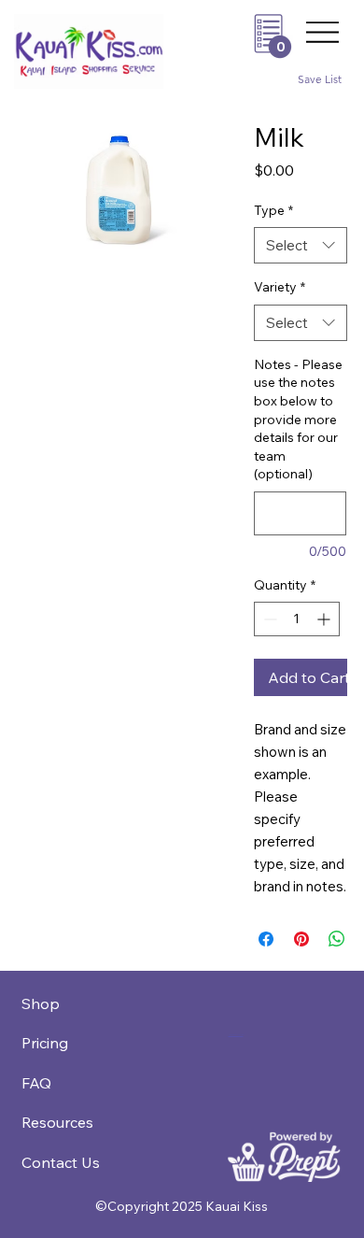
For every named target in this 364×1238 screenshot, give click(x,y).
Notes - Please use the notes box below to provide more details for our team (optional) (298, 419)
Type (273, 210)
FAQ (36, 1083)
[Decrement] (268, 619)
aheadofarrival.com (236, 1034)
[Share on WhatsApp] (337, 939)
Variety (279, 286)
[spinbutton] (297, 619)
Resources (57, 1122)
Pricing (44, 1042)
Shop (40, 1003)
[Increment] (325, 619)
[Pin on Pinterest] (301, 939)
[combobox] (300, 245)
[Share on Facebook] (266, 939)
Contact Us (60, 1162)
